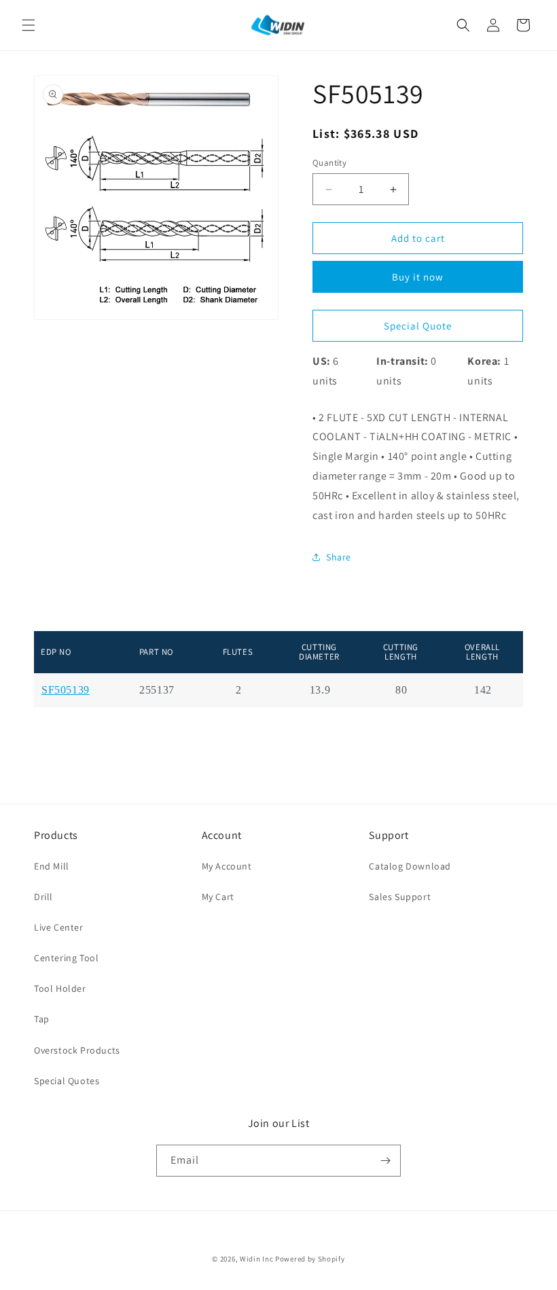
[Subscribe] (385, 1161)
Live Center (59, 927)
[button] (28, 25)
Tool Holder (60, 988)
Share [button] (338, 557)
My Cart (218, 897)
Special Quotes (66, 1081)
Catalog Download (410, 866)
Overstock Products (77, 1050)
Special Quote (418, 325)
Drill (43, 897)
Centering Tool (66, 958)
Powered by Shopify (310, 1259)
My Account (227, 866)
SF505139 (65, 690)
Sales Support (400, 897)
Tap (42, 1019)
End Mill (51, 866)
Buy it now (418, 276)
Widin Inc (256, 1259)
